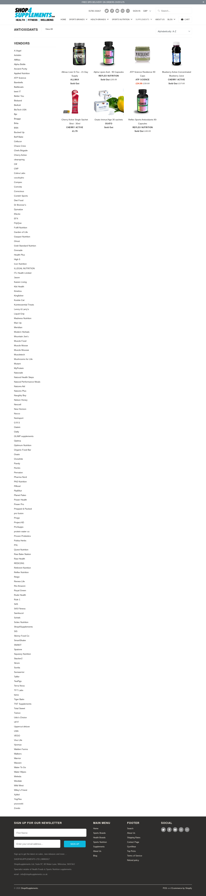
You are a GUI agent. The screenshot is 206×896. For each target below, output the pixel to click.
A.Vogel (17, 50)
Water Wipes (20, 772)
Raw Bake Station (22, 554)
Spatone (18, 649)
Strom (17, 663)
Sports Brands (77, 19)
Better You (19, 96)
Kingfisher (19, 295)
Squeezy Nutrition (22, 654)
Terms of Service (134, 856)
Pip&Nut (18, 490)
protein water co (21, 531)
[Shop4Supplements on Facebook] (112, 11)
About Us (160, 19)
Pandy (17, 463)
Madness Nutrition (22, 318)
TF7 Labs (18, 690)
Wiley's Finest (20, 790)
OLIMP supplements (23, 436)
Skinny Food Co (21, 636)
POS (165, 888)
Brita (16, 123)
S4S (16, 604)
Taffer (16, 676)
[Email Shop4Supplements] (128, 11)
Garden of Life (21, 232)
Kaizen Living (20, 282)
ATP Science (20, 78)
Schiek (17, 617)
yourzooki (18, 803)
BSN (16, 128)
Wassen (18, 763)
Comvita (18, 187)
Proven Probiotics (22, 536)
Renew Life (19, 581)
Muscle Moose (21, 345)
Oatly (16, 431)
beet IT (17, 91)
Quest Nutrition (21, 549)
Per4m (17, 468)
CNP (16, 168)
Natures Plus (20, 391)
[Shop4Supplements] (35, 15)
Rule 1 (17, 599)
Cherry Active (20, 155)
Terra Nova (19, 685)
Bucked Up (19, 132)
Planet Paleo (20, 495)
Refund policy (133, 860)
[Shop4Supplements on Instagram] (123, 11)
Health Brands (98, 19)
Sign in (136, 11)
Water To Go (20, 767)
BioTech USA (20, 109)
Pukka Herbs (20, 540)
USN (16, 731)
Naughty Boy (20, 395)
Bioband (18, 100)
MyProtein (19, 368)
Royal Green (20, 590)
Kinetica (18, 291)
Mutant (17, 363)
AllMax (17, 60)
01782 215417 (95, 11)
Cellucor (18, 141)
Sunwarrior (19, 672)
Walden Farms (21, 749)
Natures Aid (19, 386)
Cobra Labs (19, 173)
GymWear (131, 846)
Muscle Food (20, 341)
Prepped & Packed (23, 509)
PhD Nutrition (20, 481)
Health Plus (19, 255)
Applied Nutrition (22, 73)
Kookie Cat (19, 300)
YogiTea (18, 799)
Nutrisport (18, 418)
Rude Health (20, 595)
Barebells (18, 82)
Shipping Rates (133, 837)
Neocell (17, 404)
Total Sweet (19, 708)
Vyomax (18, 744)
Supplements (143, 19)
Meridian (18, 327)
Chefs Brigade (21, 150)
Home (63, 19)
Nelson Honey (20, 400)
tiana (16, 695)
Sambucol (19, 613)
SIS (15, 631)
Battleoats (19, 87)
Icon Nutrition (20, 264)
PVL (16, 545)
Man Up (18, 323)
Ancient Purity (20, 69)
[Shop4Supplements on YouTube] (117, 11)
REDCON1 (19, 563)
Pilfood (17, 486)
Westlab (18, 781)
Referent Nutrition (22, 568)
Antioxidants (26, 29)
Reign (17, 577)
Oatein (17, 427)
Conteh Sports (21, 196)
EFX (16, 218)
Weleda (17, 776)
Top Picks (131, 851)
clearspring (19, 159)
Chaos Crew (20, 146)
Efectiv (17, 214)
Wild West (19, 785)
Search (130, 828)
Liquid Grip (19, 314)
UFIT (16, 722)
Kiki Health (19, 286)
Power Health (20, 500)
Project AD (19, 522)
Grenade (18, 250)
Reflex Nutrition (21, 572)
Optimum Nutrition (22, 445)
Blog (170, 19)
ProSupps (18, 527)
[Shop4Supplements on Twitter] (107, 11)
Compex (18, 182)
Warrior (17, 758)
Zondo (17, 808)
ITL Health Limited (22, 273)
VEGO (17, 735)
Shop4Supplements (23, 627)
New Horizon (20, 409)
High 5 (17, 259)
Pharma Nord (20, 477)
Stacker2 (18, 658)
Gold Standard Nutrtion (25, 245)
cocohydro (19, 177)
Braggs (17, 118)
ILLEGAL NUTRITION (24, 268)
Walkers (18, 754)
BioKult (17, 105)
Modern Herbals (21, 332)
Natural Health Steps (24, 377)
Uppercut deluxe (22, 726)
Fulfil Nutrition (20, 227)
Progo (17, 518)
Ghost (17, 241)
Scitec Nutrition (21, 622)
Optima (17, 441)
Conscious (19, 191)
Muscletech (19, 354)
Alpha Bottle (19, 64)
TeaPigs (18, 681)
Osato (17, 454)
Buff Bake (18, 137)
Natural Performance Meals (27, 382)
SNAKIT (18, 645)
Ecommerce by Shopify (181, 888)
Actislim (17, 55)
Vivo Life (18, 740)
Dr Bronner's (20, 205)
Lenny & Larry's (21, 309)
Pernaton (18, 472)
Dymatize (18, 209)
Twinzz (17, 713)
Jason (17, 277)
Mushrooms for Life (23, 359)
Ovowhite (18, 459)
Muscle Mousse (21, 350)
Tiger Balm (19, 699)
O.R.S (17, 422)
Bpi (15, 114)
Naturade (18, 372)
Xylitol (17, 794)
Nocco (17, 413)
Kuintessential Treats (24, 304)
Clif (15, 164)
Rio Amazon (19, 586)
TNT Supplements (22, 704)
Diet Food (18, 200)
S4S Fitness (19, 608)
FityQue (18, 223)
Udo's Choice (20, 717)
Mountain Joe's (21, 336)
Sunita (17, 667)
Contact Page (133, 842)
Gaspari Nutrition (22, 236)
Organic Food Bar (22, 450)
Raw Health (19, 558)
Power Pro (19, 504)
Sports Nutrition (121, 19)
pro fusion (19, 513)
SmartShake (20, 640)
